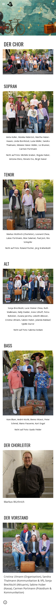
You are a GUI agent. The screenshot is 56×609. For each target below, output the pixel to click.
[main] (28, 44)
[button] (3, 4)
